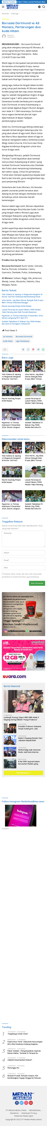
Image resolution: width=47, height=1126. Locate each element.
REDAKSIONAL (35, 1110)
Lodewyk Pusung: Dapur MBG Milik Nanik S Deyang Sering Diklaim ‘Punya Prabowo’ (21, 718)
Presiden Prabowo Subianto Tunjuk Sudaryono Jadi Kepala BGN (29, 727)
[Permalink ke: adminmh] (4, 36)
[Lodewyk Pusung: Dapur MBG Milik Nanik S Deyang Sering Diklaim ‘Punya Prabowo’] (23, 701)
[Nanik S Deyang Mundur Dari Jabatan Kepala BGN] (10, 740)
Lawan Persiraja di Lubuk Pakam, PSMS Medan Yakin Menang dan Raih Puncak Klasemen (21, 311)
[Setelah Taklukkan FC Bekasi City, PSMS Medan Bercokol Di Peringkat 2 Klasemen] (35, 414)
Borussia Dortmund (24, 336)
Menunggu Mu (13, 1068)
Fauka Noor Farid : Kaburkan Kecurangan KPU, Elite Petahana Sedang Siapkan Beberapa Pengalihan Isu (25, 1043)
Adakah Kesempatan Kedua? (20, 1060)
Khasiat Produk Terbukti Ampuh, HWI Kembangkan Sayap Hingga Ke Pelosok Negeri (24, 1077)
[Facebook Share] (23, 349)
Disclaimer (14, 1113)
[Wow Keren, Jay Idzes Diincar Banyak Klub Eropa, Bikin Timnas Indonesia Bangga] (35, 366)
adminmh (10, 35)
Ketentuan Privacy (29, 1113)
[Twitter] (22, 1103)
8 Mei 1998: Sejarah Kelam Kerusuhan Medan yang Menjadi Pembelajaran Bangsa (29, 762)
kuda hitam (8, 341)
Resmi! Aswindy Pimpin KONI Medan (16, 306)
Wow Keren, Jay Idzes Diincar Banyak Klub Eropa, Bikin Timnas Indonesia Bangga (22, 301)
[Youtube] (31, 1103)
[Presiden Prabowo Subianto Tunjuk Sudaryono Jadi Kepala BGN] (10, 728)
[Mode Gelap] (39, 7)
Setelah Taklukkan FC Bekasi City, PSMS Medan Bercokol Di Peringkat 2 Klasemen (21, 322)
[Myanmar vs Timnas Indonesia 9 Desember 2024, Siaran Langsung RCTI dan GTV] (12, 414)
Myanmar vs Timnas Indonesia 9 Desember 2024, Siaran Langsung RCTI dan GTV (22, 317)
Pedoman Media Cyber (23, 1116)
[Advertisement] (23, 863)
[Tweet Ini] (28, 349)
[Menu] (3, 7)
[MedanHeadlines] (13, 7)
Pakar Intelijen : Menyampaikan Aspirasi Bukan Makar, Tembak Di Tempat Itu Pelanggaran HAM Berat (24, 1052)
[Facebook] (17, 1103)
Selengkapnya (22, 773)
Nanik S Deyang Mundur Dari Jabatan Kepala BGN (30, 739)
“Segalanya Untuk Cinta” (18, 1034)
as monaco (8, 336)
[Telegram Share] (38, 349)
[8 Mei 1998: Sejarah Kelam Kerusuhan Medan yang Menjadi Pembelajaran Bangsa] (10, 763)
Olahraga (6, 19)
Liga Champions (22, 341)
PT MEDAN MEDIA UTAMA (16, 1110)
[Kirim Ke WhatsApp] (43, 349)
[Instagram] (26, 1103)
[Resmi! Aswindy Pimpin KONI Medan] (12, 390)
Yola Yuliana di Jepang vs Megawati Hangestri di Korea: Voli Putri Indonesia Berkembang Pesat (22, 295)
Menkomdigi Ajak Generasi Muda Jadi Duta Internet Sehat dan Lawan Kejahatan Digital (30, 751)
